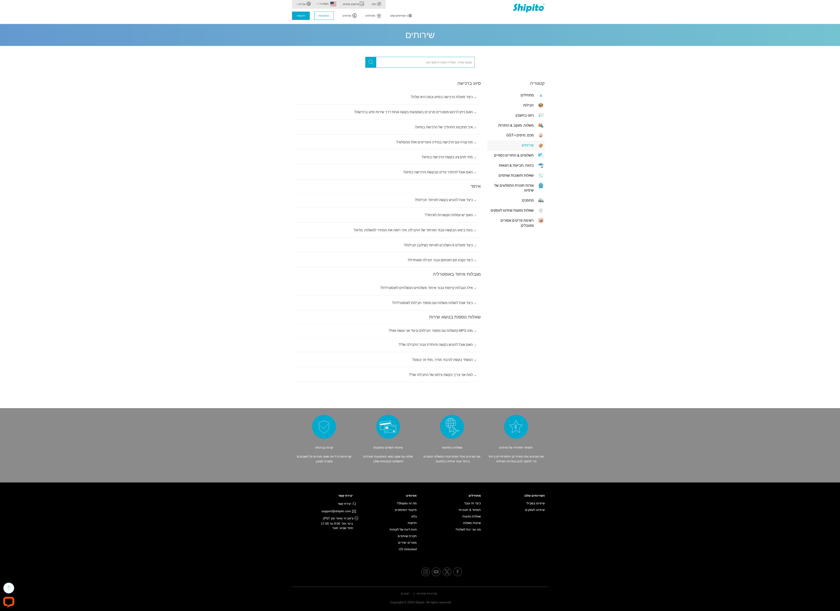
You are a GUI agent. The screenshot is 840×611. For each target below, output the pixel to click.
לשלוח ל (324, 3)
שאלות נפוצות (471, 516)
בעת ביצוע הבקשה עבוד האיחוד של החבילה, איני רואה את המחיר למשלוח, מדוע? (413, 230)
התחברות (324, 15)
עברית (302, 4)
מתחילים (371, 15)
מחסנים (528, 200)
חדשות (412, 523)
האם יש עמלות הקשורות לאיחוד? (449, 215)
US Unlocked (408, 549)
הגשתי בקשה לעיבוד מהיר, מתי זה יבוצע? (442, 360)
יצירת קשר (345, 495)
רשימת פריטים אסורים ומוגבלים (517, 223)
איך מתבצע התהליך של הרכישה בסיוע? (444, 127)
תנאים (405, 593)
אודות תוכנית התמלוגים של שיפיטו (514, 188)
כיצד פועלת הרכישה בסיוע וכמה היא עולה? (442, 97)
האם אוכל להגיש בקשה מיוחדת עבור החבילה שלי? (436, 344)
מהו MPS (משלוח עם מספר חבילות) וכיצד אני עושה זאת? (430, 330)
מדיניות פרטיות (427, 593)
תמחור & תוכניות (470, 510)
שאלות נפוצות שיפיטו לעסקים (512, 210)
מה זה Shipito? (407, 503)
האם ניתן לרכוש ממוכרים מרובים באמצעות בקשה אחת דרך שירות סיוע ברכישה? (413, 112)
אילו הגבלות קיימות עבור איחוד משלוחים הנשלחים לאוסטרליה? (426, 288)
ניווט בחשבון (525, 115)
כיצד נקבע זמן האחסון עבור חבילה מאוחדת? (440, 260)
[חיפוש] (370, 62)
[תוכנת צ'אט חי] (8, 602)
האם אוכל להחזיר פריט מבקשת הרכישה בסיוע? (438, 172)
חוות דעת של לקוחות (403, 529)
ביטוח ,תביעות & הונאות (516, 165)
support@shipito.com (337, 511)
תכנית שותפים (407, 536)
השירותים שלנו (398, 15)
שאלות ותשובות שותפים (516, 175)
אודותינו (347, 15)
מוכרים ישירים (407, 542)
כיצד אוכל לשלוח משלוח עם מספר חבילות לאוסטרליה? (432, 303)
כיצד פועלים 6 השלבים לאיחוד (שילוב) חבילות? (438, 245)
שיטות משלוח (472, 523)
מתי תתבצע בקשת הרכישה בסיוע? (447, 157)
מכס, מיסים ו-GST (520, 135)
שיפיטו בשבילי (535, 503)
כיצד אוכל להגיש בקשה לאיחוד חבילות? (444, 200)
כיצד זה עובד (472, 503)
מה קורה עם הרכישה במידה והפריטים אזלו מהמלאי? (434, 142)
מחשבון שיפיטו (351, 4)
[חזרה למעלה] (8, 588)
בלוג (374, 4)
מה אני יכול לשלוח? (468, 529)
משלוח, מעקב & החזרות (516, 125)
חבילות (528, 105)
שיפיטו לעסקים (535, 510)
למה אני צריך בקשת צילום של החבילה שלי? (441, 375)
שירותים (528, 145)
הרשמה (301, 15)
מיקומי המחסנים (406, 510)
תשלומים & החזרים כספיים (514, 155)
